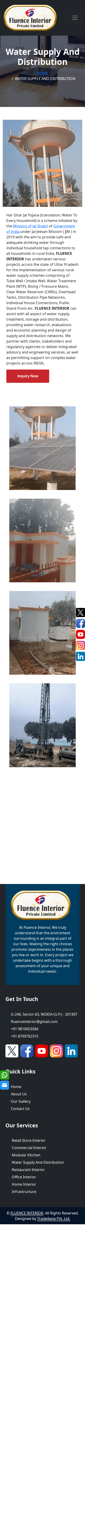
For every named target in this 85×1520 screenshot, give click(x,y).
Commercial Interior (28, 1147)
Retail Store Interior (28, 1140)
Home (42, 73)
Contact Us (20, 1108)
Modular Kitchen (25, 1155)
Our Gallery (21, 1101)
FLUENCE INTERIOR (26, 1213)
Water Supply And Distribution (37, 1162)
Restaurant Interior (28, 1169)
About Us (19, 1094)
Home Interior (23, 1184)
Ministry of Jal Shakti (30, 226)
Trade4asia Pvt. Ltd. (53, 1218)
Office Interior (23, 1176)
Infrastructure (23, 1191)
